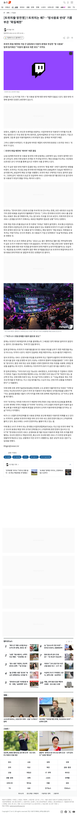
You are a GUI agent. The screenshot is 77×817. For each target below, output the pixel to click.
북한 (48, 767)
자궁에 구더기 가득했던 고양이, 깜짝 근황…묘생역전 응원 (53, 675)
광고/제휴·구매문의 (32, 793)
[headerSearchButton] (64, 2)
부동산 (29, 773)
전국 (9, 767)
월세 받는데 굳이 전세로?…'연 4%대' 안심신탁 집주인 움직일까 (53, 657)
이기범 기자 (10, 30)
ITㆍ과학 (6, 13)
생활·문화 (9, 778)
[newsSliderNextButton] (71, 641)
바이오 (67, 773)
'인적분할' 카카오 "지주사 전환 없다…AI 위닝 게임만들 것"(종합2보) (17, 471)
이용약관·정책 (46, 793)
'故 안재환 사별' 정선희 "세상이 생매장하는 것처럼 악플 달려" (19, 675)
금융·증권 (67, 767)
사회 (28, 762)
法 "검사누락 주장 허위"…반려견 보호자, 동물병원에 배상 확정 (53, 647)
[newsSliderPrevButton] (66, 641)
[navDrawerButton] (71, 2)
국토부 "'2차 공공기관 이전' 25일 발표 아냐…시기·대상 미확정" (53, 666)
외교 (28, 767)
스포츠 (6, 728)
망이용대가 (34, 457)
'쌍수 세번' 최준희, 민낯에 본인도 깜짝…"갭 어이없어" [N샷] (19, 666)
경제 (48, 762)
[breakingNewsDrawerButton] (68, 2)
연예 (5, 695)
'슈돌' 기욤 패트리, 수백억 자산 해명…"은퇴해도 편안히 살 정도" (18, 657)
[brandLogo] (7, 2)
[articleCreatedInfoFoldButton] (24, 33)
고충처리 (56, 793)
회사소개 (21, 793)
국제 (67, 762)
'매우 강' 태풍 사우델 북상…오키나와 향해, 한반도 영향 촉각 (19, 647)
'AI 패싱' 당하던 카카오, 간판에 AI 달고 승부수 (51, 471)
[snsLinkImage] (62, 812)
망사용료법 (16, 457)
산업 (9, 773)
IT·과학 (48, 773)
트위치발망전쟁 (45, 457)
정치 (9, 762)
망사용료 (7, 457)
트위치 (25, 457)
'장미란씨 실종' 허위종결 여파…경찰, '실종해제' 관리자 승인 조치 (18, 684)
